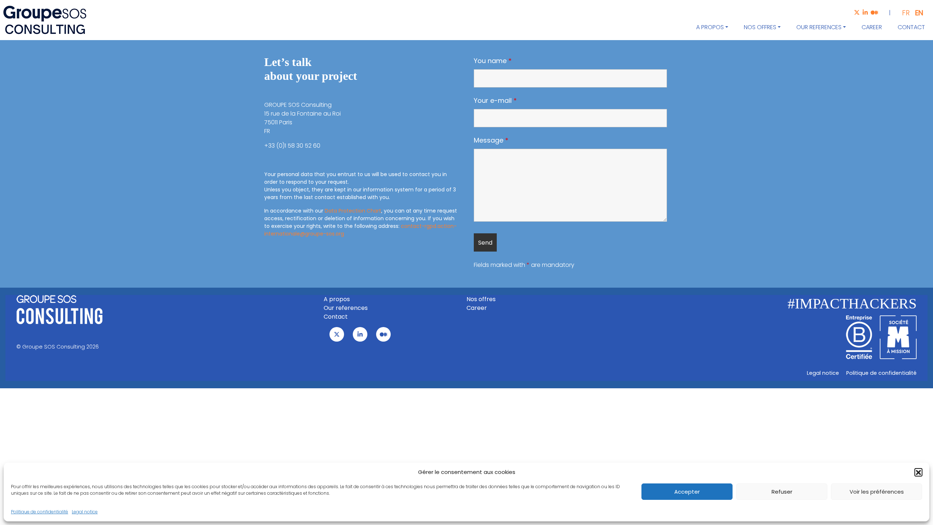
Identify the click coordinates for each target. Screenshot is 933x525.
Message (491, 140)
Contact (911, 27)
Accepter (687, 491)
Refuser (782, 491)
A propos (710, 27)
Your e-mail (495, 100)
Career (872, 27)
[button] (918, 472)
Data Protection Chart (353, 210)
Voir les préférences (877, 491)
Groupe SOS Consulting (53, 346)
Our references (819, 27)
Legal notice (85, 512)
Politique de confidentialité (39, 512)
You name (493, 61)
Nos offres (760, 27)
